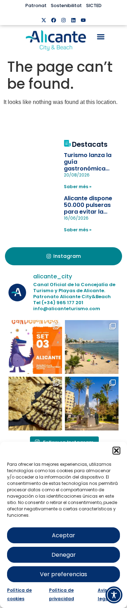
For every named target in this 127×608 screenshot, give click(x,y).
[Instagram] (63, 20)
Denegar (64, 555)
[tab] (63, 256)
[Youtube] (83, 20)
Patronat (36, 5)
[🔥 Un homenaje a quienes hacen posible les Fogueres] (92, 403)
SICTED (94, 5)
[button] (116, 450)
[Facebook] (54, 20)
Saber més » (77, 187)
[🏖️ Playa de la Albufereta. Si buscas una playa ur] (92, 347)
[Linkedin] (73, 20)
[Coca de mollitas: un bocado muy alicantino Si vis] (35, 403)
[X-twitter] (44, 20)
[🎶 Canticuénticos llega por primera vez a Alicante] (35, 347)
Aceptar (63, 535)
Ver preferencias (63, 574)
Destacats (90, 144)
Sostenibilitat (66, 5)
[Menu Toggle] (101, 37)
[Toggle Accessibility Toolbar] (114, 595)
